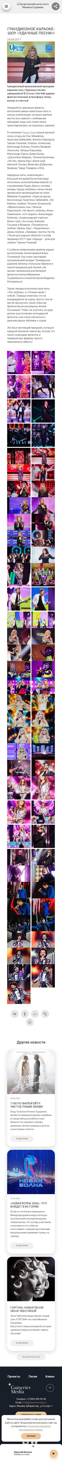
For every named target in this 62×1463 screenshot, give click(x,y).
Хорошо (31, 1436)
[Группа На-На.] (19, 599)
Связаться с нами (31, 1415)
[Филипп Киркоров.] (19, 943)
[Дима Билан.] (19, 893)
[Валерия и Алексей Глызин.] (19, 362)
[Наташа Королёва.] (19, 771)
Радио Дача (29, 132)
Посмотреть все (31, 1357)
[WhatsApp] (30, 1022)
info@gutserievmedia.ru (34, 1402)
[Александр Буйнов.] (43, 411)
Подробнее (22, 1139)
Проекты (14, 1376)
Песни (33, 1376)
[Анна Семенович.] (19, 689)
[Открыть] (56, 6)
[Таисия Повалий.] (19, 705)
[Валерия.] (43, 362)
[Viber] (45, 1014)
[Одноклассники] (25, 1014)
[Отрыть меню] (6, 6)
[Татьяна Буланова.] (19, 574)
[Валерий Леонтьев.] (43, 386)
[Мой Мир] (35, 1014)
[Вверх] (50, 1388)
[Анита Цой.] (19, 788)
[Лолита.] (43, 558)
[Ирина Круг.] (19, 639)
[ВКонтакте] (15, 1014)
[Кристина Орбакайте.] (19, 508)
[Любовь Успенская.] (19, 459)
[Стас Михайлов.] (43, 836)
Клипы (50, 1376)
